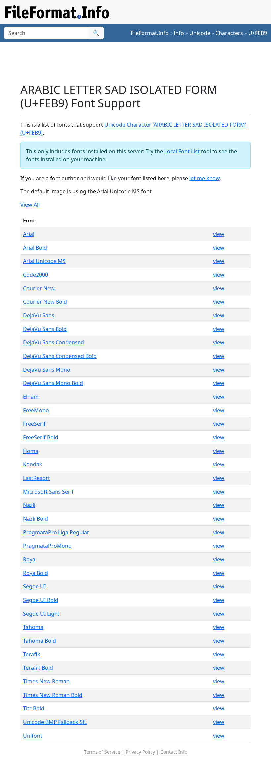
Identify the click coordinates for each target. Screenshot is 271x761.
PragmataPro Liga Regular (56, 532)
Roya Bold (35, 573)
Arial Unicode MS (44, 261)
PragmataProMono (47, 545)
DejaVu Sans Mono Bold (53, 383)
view (218, 234)
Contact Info (173, 752)
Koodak (32, 464)
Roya (29, 559)
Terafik (31, 654)
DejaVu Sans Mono (46, 369)
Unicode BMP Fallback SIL (55, 722)
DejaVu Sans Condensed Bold (60, 356)
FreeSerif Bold (40, 437)
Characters (229, 33)
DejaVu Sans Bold (45, 329)
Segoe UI (34, 586)
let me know (204, 178)
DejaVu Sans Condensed (53, 342)
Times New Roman (46, 681)
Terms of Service (102, 752)
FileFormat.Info (150, 33)
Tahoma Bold (39, 640)
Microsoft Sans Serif (48, 491)
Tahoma (33, 627)
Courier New (39, 288)
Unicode (199, 33)
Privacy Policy (140, 752)
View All (30, 204)
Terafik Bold (38, 667)
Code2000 (35, 274)
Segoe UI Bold (40, 600)
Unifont (32, 735)
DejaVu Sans (38, 315)
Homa (30, 451)
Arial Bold (35, 247)
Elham (31, 396)
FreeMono (36, 410)
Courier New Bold (45, 301)
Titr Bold (33, 708)
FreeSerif (34, 423)
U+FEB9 (257, 33)
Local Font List (182, 151)
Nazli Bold (35, 518)
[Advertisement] (140, 62)
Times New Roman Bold (52, 695)
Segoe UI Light (41, 613)
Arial (28, 234)
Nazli (29, 505)
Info (179, 33)
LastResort (36, 478)
